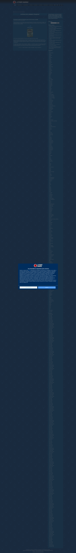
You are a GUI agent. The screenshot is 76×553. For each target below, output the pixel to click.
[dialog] (38, 276)
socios (29, 270)
